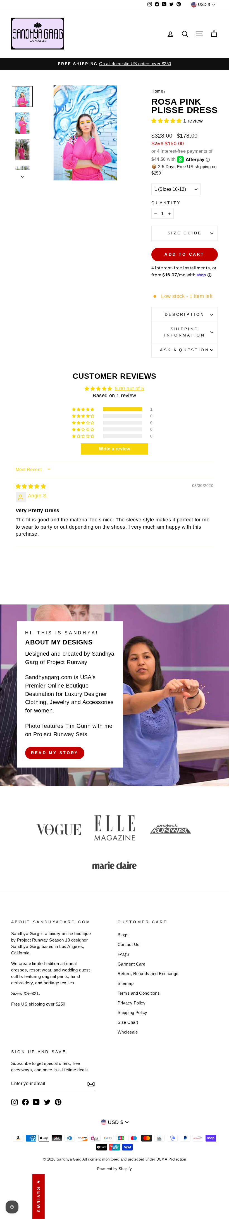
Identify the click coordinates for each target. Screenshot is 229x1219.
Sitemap (125, 983)
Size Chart (128, 1022)
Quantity (166, 203)
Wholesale (128, 1032)
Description (185, 314)
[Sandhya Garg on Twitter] (47, 1102)
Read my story (54, 752)
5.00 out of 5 (129, 388)
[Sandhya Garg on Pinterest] (58, 1102)
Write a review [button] (114, 448)
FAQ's (124, 954)
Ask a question (184, 350)
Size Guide (185, 233)
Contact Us (129, 944)
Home (157, 91)
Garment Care (131, 964)
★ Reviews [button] (39, 1196)
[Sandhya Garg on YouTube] (36, 1102)
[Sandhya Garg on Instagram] (14, 1102)
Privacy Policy (131, 1003)
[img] (31, 486)
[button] (167, 121)
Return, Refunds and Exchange (148, 973)
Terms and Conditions (139, 993)
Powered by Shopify (114, 1169)
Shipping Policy (132, 1012)
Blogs (123, 934)
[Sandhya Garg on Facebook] (25, 1102)
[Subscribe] (91, 1084)
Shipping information (184, 332)
